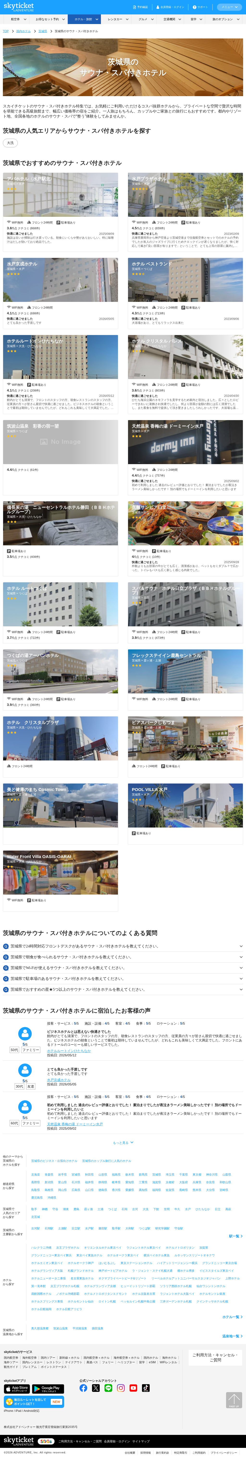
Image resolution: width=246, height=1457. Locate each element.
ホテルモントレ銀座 (212, 1293)
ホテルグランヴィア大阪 (47, 1270)
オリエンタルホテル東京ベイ (103, 1247)
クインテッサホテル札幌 (212, 1301)
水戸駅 (89, 1228)
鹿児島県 (37, 1197)
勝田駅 (102, 1228)
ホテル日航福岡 (41, 1309)
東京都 (197, 1174)
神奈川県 (212, 1174)
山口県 (89, 1190)
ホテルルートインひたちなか (69, 1051)
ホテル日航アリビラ (69, 1309)
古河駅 (35, 1228)
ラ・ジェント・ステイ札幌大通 (152, 1270)
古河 (135, 1209)
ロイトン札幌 (107, 1301)
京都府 (170, 1182)
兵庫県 (197, 1182)
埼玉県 (170, 1174)
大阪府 (183, 1182)
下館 (156, 1209)
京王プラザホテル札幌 (64, 1286)
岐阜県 (116, 1182)
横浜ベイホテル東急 (157, 1255)
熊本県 (197, 1190)
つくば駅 (144, 1228)
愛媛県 (129, 1190)
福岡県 (156, 1190)
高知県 (143, 1190)
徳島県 (102, 1190)
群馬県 (143, 1174)
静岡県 (102, 1182)
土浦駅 (62, 1228)
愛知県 (129, 1182)
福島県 (116, 1174)
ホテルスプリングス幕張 (47, 1301)
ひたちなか (203, 1209)
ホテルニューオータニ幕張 (48, 1278)
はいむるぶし (107, 1263)
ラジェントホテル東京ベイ (143, 1247)
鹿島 (76, 1209)
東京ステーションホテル (136, 1263)
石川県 (76, 1182)
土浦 (100, 1209)
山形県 (102, 1174)
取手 (34, 1209)
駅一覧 (234, 1236)
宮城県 (76, 1174)
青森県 (49, 1174)
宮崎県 (224, 1190)
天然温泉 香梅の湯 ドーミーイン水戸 (75, 1124)
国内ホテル (23, 31)
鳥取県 (35, 1190)
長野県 (35, 1182)
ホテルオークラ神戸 (81, 1263)
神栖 (45, 1209)
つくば (112, 1209)
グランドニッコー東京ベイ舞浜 (51, 1255)
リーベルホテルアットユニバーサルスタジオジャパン (186, 1278)
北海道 (35, 1174)
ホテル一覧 (230, 1317)
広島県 (76, 1190)
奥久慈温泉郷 (40, 1328)
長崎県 (183, 1190)
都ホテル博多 (186, 1270)
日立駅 (76, 1228)
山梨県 (226, 1174)
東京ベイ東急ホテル (89, 1255)
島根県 (49, 1190)
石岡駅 (49, 1228)
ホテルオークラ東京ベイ (123, 1255)
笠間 (167, 1209)
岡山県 (62, 1190)
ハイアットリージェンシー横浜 (177, 1263)
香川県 (116, 1190)
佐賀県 (170, 1190)
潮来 (66, 1209)
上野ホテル (232, 1278)
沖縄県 (52, 1197)
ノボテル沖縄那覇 (67, 1293)
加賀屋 (203, 1247)
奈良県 (210, 1182)
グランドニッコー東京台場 (219, 1263)
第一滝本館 (38, 1286)
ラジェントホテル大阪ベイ (177, 1293)
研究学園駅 (162, 1228)
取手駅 (116, 1228)
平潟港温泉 (80, 1328)
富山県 (62, 1182)
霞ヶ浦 (88, 1209)
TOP (6, 31)
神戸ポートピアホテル (112, 1270)
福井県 (89, 1182)
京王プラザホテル (67, 1247)
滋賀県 (156, 1182)
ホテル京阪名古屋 (143, 1293)
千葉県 (183, 1174)
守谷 (55, 1209)
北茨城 (35, 1217)
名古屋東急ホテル (82, 1278)
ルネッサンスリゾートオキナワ (194, 1255)
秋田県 (89, 1174)
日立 (218, 1209)
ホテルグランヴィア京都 (100, 1286)
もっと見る (121, 1143)
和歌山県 (225, 1182)
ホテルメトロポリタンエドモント (105, 1293)
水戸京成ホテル (59, 1080)
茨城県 (42, 31)
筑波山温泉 (60, 1328)
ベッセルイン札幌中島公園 (138, 1301)
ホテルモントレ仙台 (81, 1301)
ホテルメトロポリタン (180, 1247)
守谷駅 (178, 1228)
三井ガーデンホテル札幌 (176, 1301)
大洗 (10, 143)
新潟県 (49, 1182)
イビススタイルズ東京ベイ (216, 1270)
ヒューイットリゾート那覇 (138, 1286)
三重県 (143, 1182)
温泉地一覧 (230, 1336)
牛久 (177, 1209)
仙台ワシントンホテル (211, 1286)
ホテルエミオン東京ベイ (47, 1263)
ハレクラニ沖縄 (41, 1247)
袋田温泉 (97, 1328)
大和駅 (129, 1228)
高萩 (228, 1209)
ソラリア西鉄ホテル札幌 (176, 1286)
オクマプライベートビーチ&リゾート (122, 1278)
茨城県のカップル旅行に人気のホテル (106, 1161)
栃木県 (129, 1174)
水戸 (188, 1209)
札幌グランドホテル (81, 1270)
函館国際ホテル (41, 1293)
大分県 (210, 1190)
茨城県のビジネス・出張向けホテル (54, 1161)
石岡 (124, 1209)
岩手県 (62, 1174)
